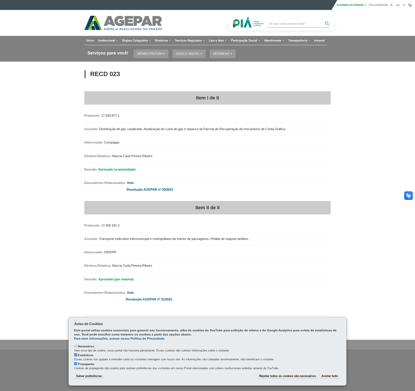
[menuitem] (108, 40)
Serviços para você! (108, 53)
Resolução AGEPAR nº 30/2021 (150, 189)
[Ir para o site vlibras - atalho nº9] (409, 5)
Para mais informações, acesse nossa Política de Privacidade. (119, 338)
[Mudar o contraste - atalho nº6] (391, 5)
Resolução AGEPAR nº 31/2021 (149, 299)
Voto (130, 183)
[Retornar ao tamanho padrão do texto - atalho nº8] (403, 5)
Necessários (86, 346)
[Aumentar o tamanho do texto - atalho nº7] (397, 5)
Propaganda (86, 364)
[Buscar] (327, 23)
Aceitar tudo (330, 376)
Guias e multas (188, 53)
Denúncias (221, 53)
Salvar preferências (89, 376)
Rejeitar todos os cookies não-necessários (287, 376)
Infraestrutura (150, 53)
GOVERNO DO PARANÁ (350, 5)
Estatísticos (85, 355)
